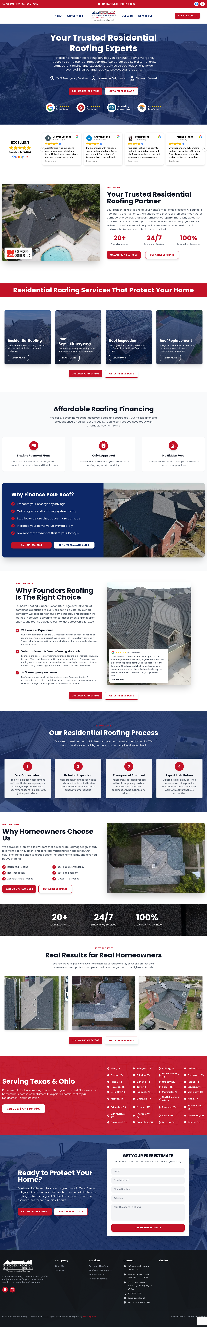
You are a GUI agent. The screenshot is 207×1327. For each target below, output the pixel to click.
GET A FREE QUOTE (187, 15)
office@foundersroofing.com (118, 3)
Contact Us (145, 16)
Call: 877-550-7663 (31, 545)
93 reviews (25, 151)
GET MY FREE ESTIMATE (148, 1227)
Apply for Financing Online (74, 545)
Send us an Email (136, 1298)
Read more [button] (50, 161)
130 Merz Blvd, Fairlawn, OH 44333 (139, 1268)
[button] (205, 149)
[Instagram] (202, 4)
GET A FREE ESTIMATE (121, 91)
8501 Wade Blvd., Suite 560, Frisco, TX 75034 (138, 1276)
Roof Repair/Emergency (101, 1270)
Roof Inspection (96, 1274)
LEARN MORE (18, 357)
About (59, 16)
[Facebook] (196, 4)
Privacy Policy (178, 1316)
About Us (59, 1266)
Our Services (75, 16)
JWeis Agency (89, 1316)
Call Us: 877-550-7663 (24, 1109)
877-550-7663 (29, 3)
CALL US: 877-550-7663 (85, 91)
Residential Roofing (98, 1266)
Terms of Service (196, 1316)
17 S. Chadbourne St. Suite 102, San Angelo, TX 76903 (140, 1285)
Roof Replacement (98, 1278)
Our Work (127, 16)
